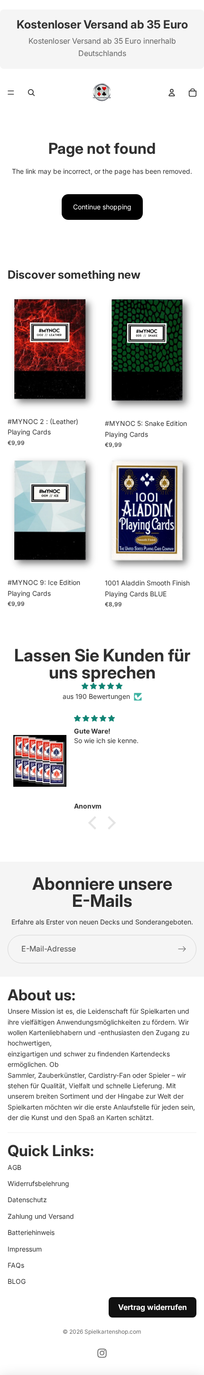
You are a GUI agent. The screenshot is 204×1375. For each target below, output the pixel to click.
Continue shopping (102, 207)
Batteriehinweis (31, 1232)
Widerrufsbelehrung (38, 1183)
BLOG (17, 1282)
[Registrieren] (182, 949)
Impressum (25, 1249)
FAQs (16, 1265)
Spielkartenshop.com (112, 1331)
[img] (102, 686)
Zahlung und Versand (41, 1216)
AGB (14, 1167)
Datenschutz (27, 1200)
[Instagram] (102, 1353)
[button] (95, 822)
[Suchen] (31, 92)
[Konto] (171, 92)
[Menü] (11, 93)
